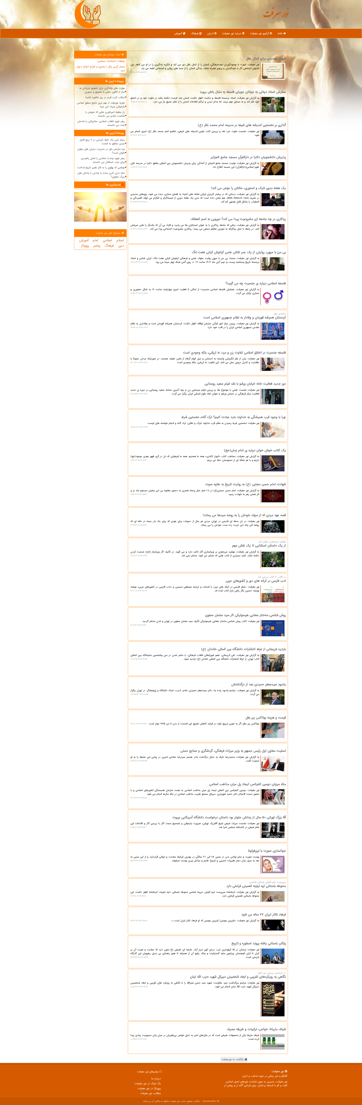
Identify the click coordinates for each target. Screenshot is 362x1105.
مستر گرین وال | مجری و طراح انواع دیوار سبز (101, 68)
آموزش (178, 33)
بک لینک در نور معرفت (148, 1083)
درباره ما (156, 1079)
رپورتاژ (85, 245)
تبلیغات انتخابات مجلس (111, 61)
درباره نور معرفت (232, 33)
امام (95, 240)
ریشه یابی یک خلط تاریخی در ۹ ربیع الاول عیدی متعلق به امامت (102, 141)
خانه (280, 33)
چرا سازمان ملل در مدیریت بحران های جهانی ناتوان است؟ (101, 151)
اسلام (120, 240)
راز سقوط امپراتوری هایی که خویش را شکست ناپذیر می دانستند (105, 114)
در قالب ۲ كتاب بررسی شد (208, 583)
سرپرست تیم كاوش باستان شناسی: (208, 889)
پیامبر (96, 245)
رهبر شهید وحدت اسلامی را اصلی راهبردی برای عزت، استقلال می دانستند (103, 160)
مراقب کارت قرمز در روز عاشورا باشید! (105, 97)
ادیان (210, 33)
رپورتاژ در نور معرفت (149, 1088)
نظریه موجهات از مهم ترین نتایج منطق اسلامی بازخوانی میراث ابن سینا (101, 104)
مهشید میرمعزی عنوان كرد (208, 548)
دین (121, 245)
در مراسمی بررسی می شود (208, 979)
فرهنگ (195, 33)
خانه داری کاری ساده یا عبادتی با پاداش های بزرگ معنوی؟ (101, 175)
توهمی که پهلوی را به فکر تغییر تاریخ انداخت (101, 167)
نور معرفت (275, 16)
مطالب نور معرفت (150, 1093)
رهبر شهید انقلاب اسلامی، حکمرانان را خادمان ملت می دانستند (101, 123)
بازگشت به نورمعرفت (233, 1059)
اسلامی (107, 240)
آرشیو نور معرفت (260, 33)
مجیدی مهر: (208, 320)
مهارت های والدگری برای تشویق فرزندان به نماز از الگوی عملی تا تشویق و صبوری (102, 90)
